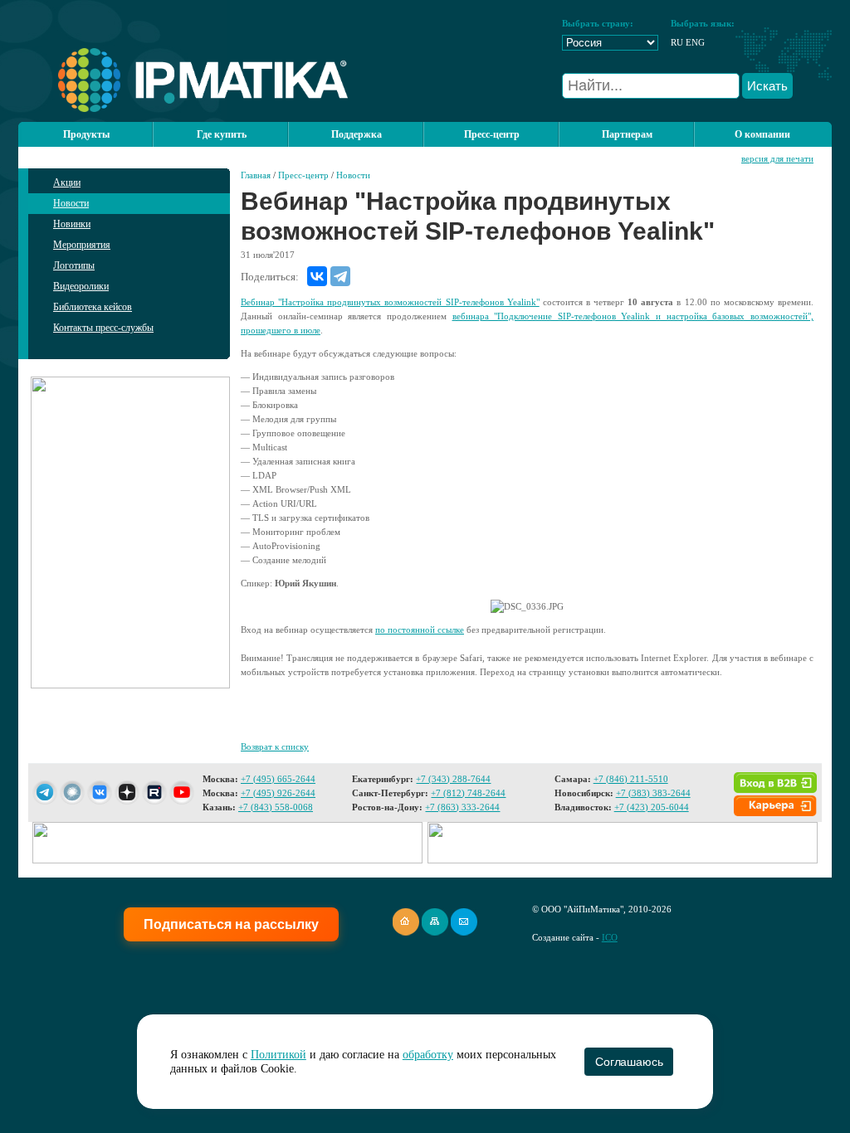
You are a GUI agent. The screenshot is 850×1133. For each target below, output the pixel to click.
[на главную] (183, 108)
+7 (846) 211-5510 (631, 779)
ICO (610, 937)
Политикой (278, 1054)
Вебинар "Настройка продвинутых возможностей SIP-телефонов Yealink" (390, 302)
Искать (767, 86)
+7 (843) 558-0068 (275, 807)
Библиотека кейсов (92, 307)
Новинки (71, 224)
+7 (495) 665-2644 (278, 779)
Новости (71, 203)
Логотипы (74, 265)
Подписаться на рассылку (231, 924)
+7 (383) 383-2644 (653, 793)
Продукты (86, 134)
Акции (67, 182)
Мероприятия (81, 244)
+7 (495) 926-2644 (278, 793)
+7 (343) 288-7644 (453, 779)
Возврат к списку (275, 746)
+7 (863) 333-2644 (462, 807)
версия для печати (777, 158)
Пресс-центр (303, 175)
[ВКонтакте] (317, 276)
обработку (428, 1054)
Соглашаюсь (628, 1061)
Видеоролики (81, 286)
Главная (256, 175)
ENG (695, 42)
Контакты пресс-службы (103, 327)
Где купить (222, 134)
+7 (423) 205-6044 (651, 807)
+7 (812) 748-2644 (468, 793)
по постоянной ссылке (419, 630)
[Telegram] (340, 276)
